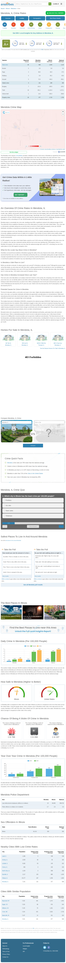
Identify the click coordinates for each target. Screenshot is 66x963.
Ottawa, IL (5, 878)
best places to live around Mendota (13, 540)
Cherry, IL (4, 867)
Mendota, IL (5, 881)
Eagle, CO (5, 904)
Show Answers (33, 526)
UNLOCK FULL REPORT (56, 13)
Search (3, 8)
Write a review (5, 579)
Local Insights (26, 946)
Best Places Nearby (55, 18)
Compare (33, 445)
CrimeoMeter (19, 155)
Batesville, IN (5, 915)
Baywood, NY (5, 900)
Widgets (25, 948)
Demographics (37, 18)
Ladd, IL (4, 856)
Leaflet (63, 149)
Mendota (13, 8)
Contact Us (5, 957)
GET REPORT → (20, 195)
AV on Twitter (44, 947)
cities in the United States (35, 473)
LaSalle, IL (5, 863)
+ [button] (63, 112)
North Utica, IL (6, 870)
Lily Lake (8, 505)
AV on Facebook (48, 947)
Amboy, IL (4, 859)
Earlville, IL (5, 874)
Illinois (8, 8)
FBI (42, 49)
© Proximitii (42, 149)
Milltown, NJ (5, 908)
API (24, 951)
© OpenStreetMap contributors (49, 149)
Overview (7, 18)
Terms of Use (5, 951)
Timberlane (9, 516)
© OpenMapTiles (59, 149)
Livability (55, 4)
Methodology (5, 948)
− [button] (63, 114)
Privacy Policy (6, 954)
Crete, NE (4, 911)
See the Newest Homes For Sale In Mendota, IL (52, 348)
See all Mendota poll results (33, 585)
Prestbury (8, 500)
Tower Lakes (9, 510)
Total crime (5, 64)
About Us (4, 946)
